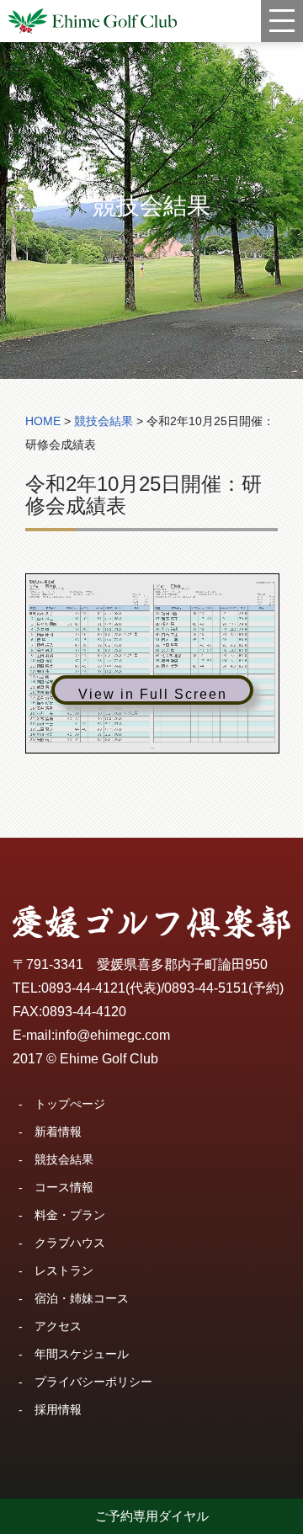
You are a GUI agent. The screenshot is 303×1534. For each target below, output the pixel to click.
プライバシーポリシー (93, 1381)
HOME (43, 421)
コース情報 (64, 1187)
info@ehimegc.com (112, 1035)
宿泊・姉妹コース (82, 1298)
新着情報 (58, 1131)
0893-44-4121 (83, 988)
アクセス (58, 1326)
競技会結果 (64, 1159)
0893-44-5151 (206, 988)
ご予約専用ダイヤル (152, 1516)
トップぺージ (70, 1104)
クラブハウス (70, 1242)
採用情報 (58, 1409)
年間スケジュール (82, 1354)
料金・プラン (70, 1215)
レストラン (64, 1270)
